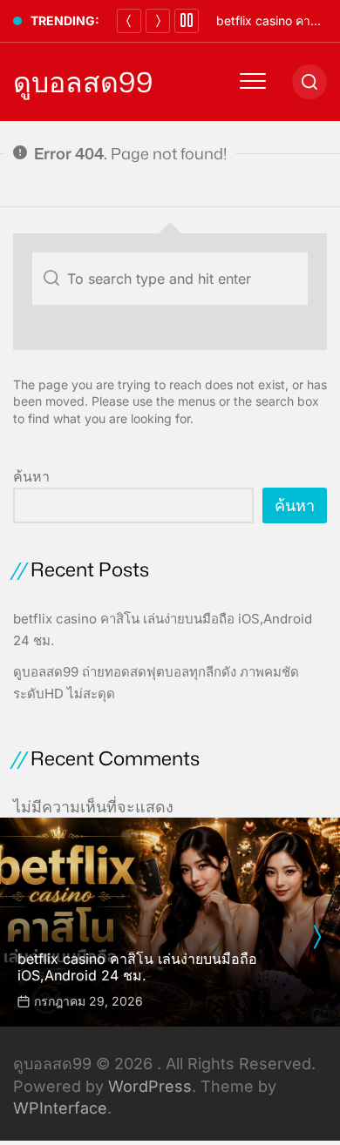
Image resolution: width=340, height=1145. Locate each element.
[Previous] (129, 21)
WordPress (150, 1086)
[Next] (158, 21)
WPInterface (60, 1108)
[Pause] (186, 21)
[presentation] (316, 937)
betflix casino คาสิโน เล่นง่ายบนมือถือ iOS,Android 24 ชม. (137, 967)
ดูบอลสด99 (83, 82)
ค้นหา (31, 476)
